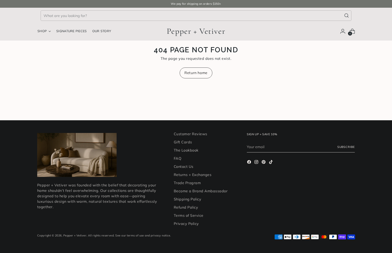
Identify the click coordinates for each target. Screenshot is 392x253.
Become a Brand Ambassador (201, 191)
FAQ (177, 158)
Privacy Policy (186, 223)
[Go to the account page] (342, 31)
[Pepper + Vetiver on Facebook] (249, 163)
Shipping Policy (187, 199)
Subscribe (346, 147)
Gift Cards (183, 142)
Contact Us (184, 166)
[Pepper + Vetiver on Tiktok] (271, 163)
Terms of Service (188, 215)
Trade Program (187, 183)
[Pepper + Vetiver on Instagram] (257, 163)
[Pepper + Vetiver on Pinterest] (264, 163)
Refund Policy (186, 207)
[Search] (346, 15)
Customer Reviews (190, 134)
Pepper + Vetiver (75, 235)
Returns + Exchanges (192, 174)
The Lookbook (186, 150)
